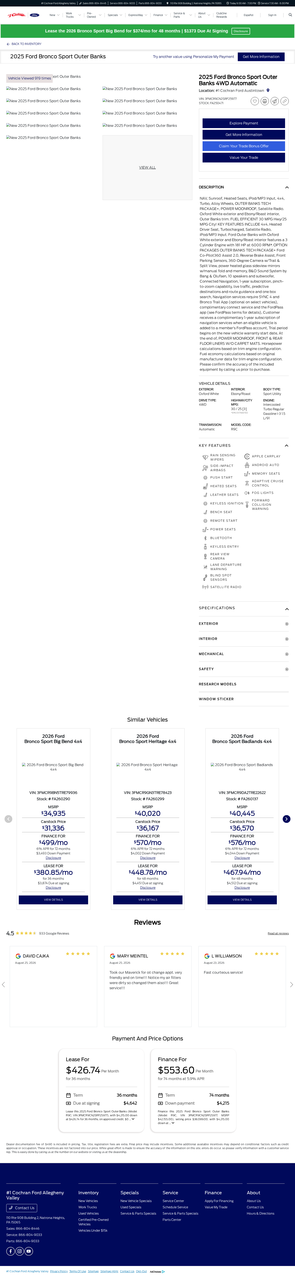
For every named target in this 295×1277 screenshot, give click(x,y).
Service (170, 1192)
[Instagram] (19, 1251)
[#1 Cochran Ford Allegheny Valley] (25, 15)
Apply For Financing (219, 1201)
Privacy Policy (59, 1271)
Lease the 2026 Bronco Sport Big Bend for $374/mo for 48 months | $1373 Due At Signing (137, 31)
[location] (167, 3)
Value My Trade (216, 1207)
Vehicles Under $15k (93, 1230)
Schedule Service (175, 1207)
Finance (213, 1192)
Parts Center (172, 1219)
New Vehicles (88, 1201)
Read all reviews (278, 933)
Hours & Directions (260, 1213)
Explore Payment (244, 123)
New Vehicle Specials (136, 1201)
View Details (53, 899)
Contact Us (24, 1208)
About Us (254, 1201)
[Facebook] (10, 1251)
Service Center (173, 1201)
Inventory (88, 1192)
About (253, 1192)
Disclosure (241, 31)
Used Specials (131, 1207)
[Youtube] (28, 1251)
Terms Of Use (77, 1271)
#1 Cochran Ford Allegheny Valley (27, 1271)
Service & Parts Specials (138, 1213)
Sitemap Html (109, 1271)
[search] (290, 15)
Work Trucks (87, 1207)
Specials (130, 1192)
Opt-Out (141, 1271)
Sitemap (93, 1271)
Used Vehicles (88, 1213)
